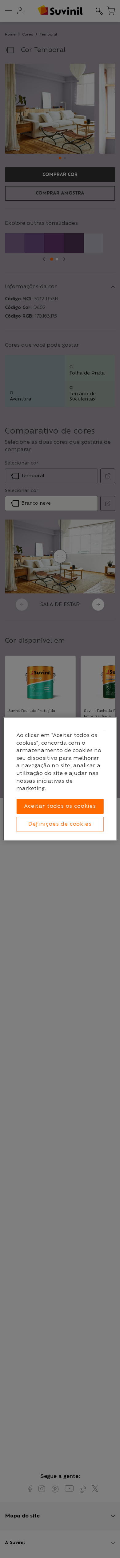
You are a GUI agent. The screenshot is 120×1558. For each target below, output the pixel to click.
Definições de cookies (59, 824)
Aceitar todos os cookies (60, 806)
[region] (60, 779)
